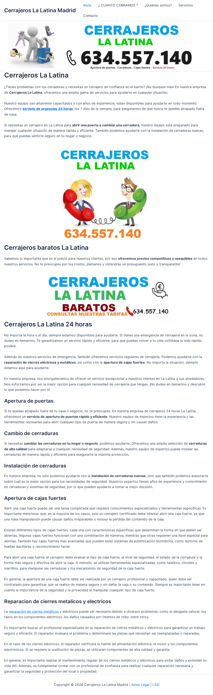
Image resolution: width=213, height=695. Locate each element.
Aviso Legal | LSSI (145, 685)
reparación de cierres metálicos (34, 611)
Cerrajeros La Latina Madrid (40, 10)
